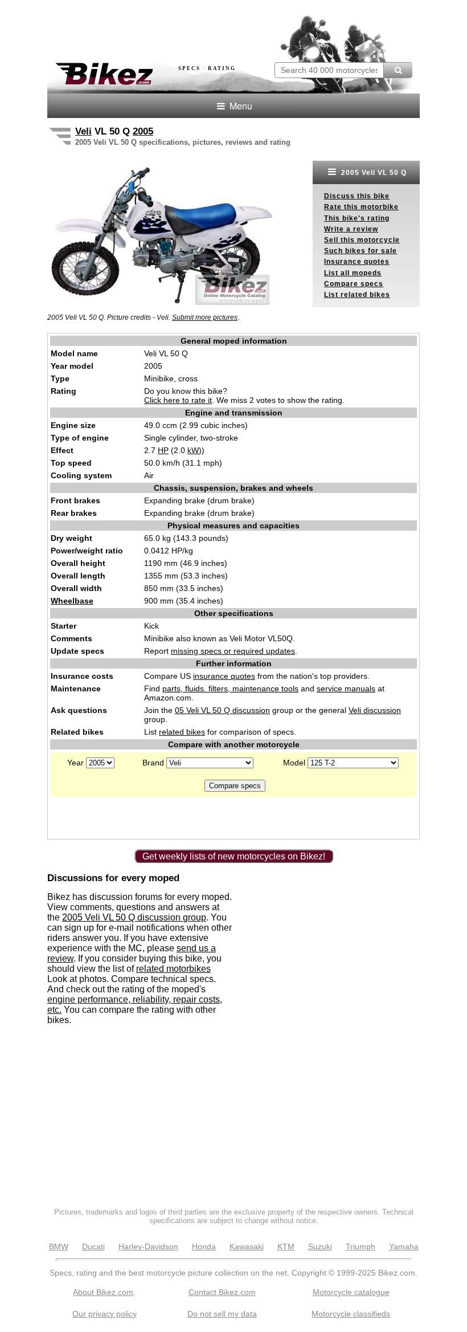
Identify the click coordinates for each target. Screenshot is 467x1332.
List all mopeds (353, 273)
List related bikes (357, 295)
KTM (285, 1246)
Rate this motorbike (361, 207)
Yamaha (404, 1246)
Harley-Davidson (148, 1246)
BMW (58, 1246)
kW (193, 450)
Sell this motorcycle (362, 240)
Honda (204, 1246)
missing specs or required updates (233, 650)
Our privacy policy (104, 1313)
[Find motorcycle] (397, 70)
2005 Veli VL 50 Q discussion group (134, 917)
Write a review (351, 229)
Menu (239, 105)
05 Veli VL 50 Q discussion (222, 710)
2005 (143, 131)
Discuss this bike (357, 196)
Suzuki (320, 1246)
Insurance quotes (357, 262)
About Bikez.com (103, 1292)
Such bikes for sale (360, 251)
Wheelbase (72, 600)
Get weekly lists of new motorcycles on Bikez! (233, 856)
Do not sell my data (222, 1313)
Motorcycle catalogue (351, 1292)
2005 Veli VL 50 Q (373, 173)
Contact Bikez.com (222, 1292)
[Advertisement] (180, 27)
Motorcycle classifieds (351, 1313)
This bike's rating (357, 218)
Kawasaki (247, 1246)
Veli (83, 131)
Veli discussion (375, 710)
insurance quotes (224, 676)
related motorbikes (173, 968)
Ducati (93, 1246)
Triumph (360, 1246)
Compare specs (353, 284)
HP (163, 450)
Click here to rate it (178, 400)
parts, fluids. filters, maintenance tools (230, 688)
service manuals (346, 688)
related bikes (182, 731)
